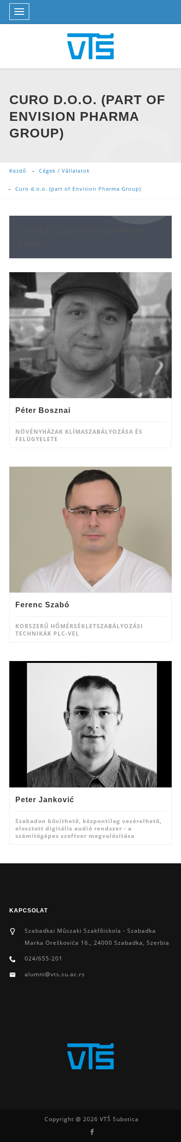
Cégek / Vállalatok (64, 170)
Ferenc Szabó (42, 605)
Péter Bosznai (43, 410)
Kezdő (17, 170)
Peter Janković (44, 800)
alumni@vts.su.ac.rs (55, 974)
